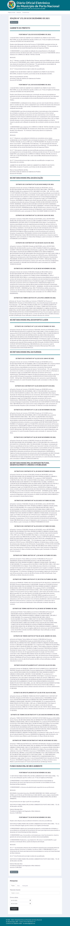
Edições (19, 12)
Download (14, 22)
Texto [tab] (13, 885)
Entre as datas (14, 897)
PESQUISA (14, 881)
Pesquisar (14, 908)
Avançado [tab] (25, 885)
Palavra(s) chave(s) (15, 890)
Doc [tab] (18, 885)
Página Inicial (11, 12)
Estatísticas (26, 12)
